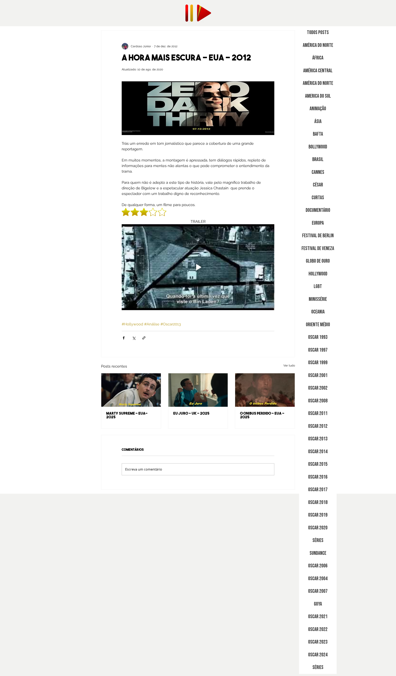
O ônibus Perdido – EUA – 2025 (262, 415)
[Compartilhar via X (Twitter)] (134, 338)
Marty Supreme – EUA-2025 (126, 415)
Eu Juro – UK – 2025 (191, 414)
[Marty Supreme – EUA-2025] (131, 390)
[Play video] (198, 267)
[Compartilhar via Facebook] (124, 338)
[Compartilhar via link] (144, 338)
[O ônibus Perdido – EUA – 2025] (265, 390)
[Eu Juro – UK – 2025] (198, 390)
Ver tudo (289, 365)
